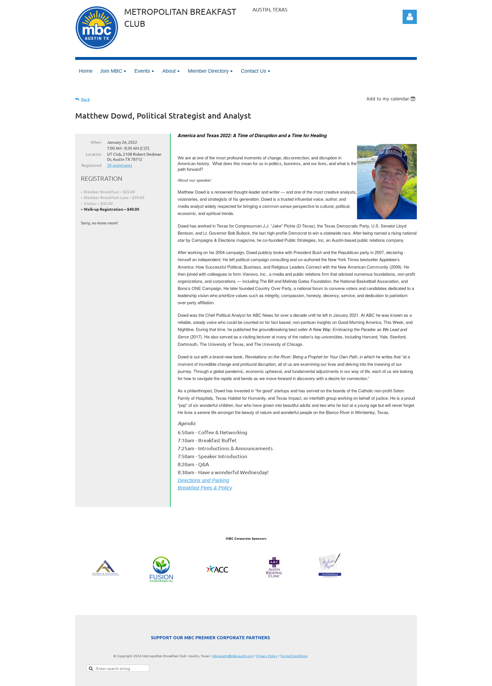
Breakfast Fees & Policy (205, 488)
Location (93, 154)
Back (85, 99)
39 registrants (119, 165)
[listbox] (391, 98)
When (96, 142)
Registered (91, 165)
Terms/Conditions (294, 655)
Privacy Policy (266, 655)
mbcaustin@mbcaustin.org (232, 655)
